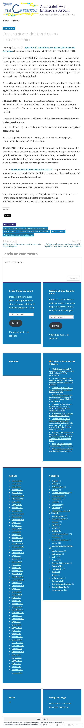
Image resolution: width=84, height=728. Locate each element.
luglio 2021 (16, 502)
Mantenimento (58, 551)
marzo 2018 (16, 600)
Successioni (56, 581)
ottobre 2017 (17, 615)
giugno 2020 (16, 525)
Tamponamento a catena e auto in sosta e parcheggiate (61, 450)
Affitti (54, 484)
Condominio (56, 499)
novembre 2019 (18, 547)
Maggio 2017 (17, 628)
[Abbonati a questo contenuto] (50, 361)
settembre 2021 (18, 499)
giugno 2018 (16, 592)
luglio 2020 (16, 522)
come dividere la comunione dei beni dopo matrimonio (27, 232)
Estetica (55, 531)
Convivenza (56, 504)
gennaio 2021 (17, 511)
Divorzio (55, 522)
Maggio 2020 (17, 529)
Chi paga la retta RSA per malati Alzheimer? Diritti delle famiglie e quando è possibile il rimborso (61, 381)
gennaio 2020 (17, 540)
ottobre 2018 (17, 582)
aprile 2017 (16, 630)
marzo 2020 (16, 535)
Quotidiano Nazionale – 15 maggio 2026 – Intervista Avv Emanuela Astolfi (61, 389)
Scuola (54, 575)
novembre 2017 (18, 613)
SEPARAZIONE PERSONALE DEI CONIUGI (31, 169)
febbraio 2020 (17, 537)
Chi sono (16, 20)
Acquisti (55, 481)
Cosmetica (56, 507)
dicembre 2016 (17, 643)
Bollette (55, 489)
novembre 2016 (18, 645)
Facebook (14, 361)
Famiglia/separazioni (60, 534)
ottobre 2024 (17, 481)
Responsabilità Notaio (60, 563)
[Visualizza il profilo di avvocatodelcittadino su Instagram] (10, 702)
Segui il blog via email (21, 291)
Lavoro (54, 543)
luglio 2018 (16, 588)
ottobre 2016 (17, 648)
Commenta (73, 278)
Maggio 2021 (17, 504)
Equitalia (55, 525)
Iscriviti (15, 323)
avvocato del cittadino (37, 228)
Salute (54, 572)
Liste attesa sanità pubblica (62, 546)
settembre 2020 (18, 520)
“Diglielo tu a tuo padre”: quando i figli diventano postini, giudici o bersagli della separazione (61, 372)
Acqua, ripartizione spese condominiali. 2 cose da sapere (61, 444)
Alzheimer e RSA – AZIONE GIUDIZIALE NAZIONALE (61, 414)
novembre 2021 (18, 496)
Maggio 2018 (17, 595)
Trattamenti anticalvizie (61, 584)
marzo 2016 (16, 666)
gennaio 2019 (17, 573)
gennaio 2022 (17, 492)
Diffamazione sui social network (59, 512)
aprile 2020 (16, 532)
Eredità (54, 528)
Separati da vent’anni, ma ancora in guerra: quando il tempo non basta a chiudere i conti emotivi (60, 398)
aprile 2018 (16, 597)
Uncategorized (57, 590)
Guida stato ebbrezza (60, 540)
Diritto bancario (58, 516)
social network (57, 578)
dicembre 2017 (17, 610)
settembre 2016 (18, 651)
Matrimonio (10, 224)
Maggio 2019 (17, 562)
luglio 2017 (16, 621)
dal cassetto (58, 232)
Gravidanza (56, 537)
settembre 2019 (18, 552)
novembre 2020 (18, 514)
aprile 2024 (16, 484)
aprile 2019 (16, 565)
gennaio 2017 (17, 640)
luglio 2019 (16, 555)
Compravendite (58, 496)
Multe (54, 557)
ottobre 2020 (17, 517)
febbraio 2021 (17, 507)
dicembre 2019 (17, 544)
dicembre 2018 (17, 577)
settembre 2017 (18, 618)
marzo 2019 (16, 567)
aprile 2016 (16, 663)
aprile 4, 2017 (9, 28)
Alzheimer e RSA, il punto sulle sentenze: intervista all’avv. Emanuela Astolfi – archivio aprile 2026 (60, 407)
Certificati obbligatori (60, 492)
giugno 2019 (16, 559)
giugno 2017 (16, 625)
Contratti (55, 502)
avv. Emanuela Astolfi (63, 201)
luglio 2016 (16, 655)
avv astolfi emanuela (14, 228)
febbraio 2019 (17, 570)
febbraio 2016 (17, 669)
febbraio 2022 (17, 489)
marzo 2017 (16, 633)
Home (6, 20)
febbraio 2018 (17, 603)
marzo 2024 (16, 487)
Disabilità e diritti (58, 519)
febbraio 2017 (17, 636)
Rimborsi (55, 566)
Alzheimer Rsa (57, 487)
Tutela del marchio (59, 587)
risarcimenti (56, 569)
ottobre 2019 (17, 550)
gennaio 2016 (17, 673)
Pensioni (55, 560)
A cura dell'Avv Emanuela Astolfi (55, 8)
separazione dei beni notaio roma (19, 235)
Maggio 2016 (17, 660)
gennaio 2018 (17, 607)
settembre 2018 (18, 585)
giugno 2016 (16, 658)
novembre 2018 (18, 580)
